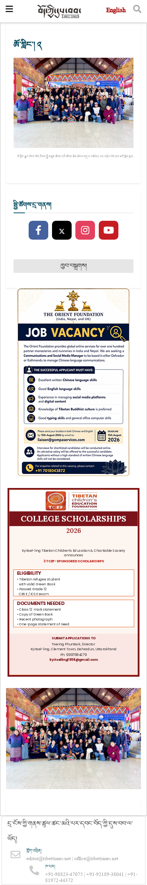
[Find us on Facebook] (38, 230)
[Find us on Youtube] (108, 230)
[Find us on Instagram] (85, 230)
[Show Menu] (9, 11)
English (116, 11)
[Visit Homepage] (59, 11)
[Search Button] (137, 11)
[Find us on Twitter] (62, 230)
